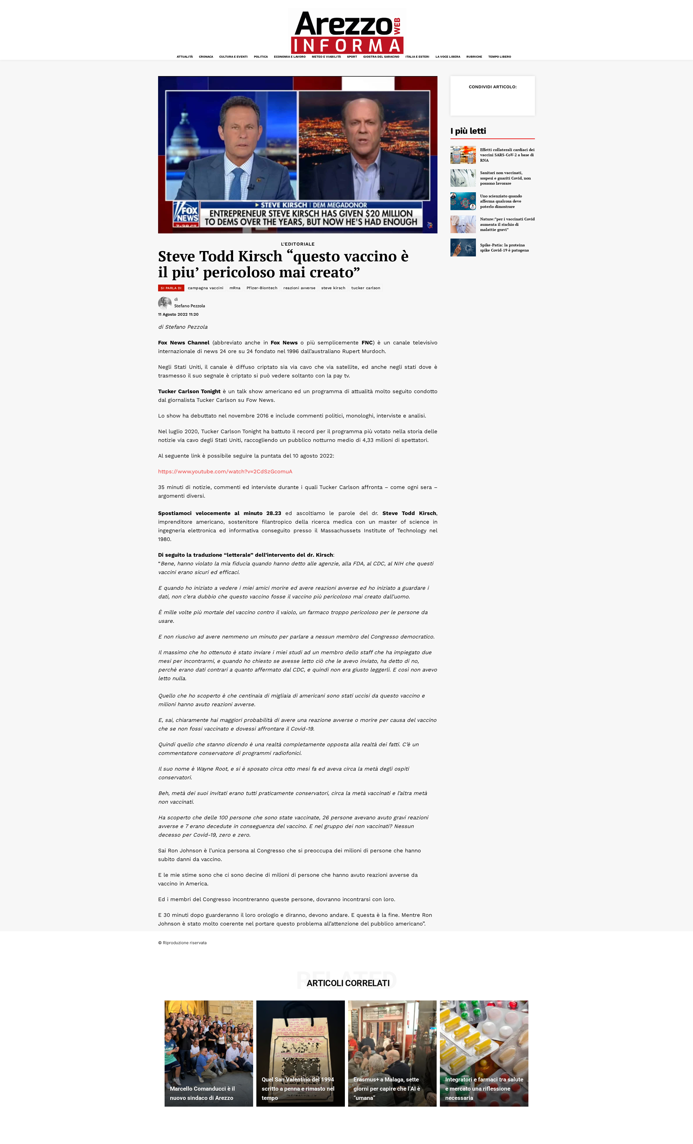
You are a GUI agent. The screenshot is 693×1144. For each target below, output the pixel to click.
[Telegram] (512, 100)
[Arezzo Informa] (347, 32)
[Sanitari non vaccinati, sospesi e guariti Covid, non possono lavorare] (463, 178)
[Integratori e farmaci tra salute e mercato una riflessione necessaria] (484, 1053)
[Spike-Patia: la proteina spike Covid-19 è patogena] (463, 247)
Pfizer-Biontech (262, 288)
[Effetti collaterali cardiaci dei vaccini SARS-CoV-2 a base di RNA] (463, 155)
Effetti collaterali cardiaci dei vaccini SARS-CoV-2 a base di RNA (507, 155)
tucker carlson (365, 288)
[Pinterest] (487, 100)
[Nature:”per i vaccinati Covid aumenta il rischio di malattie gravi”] (463, 224)
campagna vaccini (206, 288)
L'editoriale (298, 244)
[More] (525, 100)
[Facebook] (462, 100)
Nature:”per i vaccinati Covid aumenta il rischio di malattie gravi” (507, 224)
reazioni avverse (299, 288)
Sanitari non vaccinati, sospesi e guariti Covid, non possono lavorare (505, 178)
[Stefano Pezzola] (166, 303)
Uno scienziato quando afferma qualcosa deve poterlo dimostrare (501, 201)
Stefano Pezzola (189, 305)
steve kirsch (333, 288)
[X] (474, 100)
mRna (235, 288)
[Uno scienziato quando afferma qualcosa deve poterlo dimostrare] (463, 201)
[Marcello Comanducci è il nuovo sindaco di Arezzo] (209, 1053)
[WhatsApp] (499, 100)
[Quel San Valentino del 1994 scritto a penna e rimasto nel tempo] (300, 1053)
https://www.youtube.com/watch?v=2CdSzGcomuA (225, 471)
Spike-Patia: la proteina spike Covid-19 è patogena (504, 247)
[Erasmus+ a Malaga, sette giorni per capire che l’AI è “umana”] (392, 1053)
